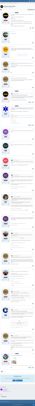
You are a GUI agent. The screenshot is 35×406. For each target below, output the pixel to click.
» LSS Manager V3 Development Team (22, 54)
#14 (33, 230)
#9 (33, 142)
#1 (33, 12)
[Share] (34, 9)
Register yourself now (16, 378)
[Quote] (33, 28)
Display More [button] (22, 238)
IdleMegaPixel (4, 389)
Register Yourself (19, 380)
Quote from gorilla (15, 93)
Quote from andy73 (15, 335)
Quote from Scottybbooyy (16, 196)
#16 (33, 269)
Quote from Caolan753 (16, 255)
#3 (33, 46)
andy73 (17, 327)
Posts (2, 23)
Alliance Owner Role (3, 396)
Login (14, 380)
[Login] (32, 1)
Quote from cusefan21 (16, 160)
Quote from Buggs (15, 233)
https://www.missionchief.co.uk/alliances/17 (17, 247)
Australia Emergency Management (19, 117)
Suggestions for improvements (6, 391)
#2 (33, 31)
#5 (33, 76)
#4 (33, 61)
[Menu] (34, 1)
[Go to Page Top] (34, 405)
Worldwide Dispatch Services (23, 115)
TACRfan (21, 317)
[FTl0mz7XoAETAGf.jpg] (13, 360)
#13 (33, 215)
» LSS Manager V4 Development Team (22, 55)
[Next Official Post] (30, 28)
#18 (33, 307)
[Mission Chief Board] (1, 1)
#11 (33, 172)
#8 (33, 128)
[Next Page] (3, 9)
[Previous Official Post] (29, 102)
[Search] (29, 1)
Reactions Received (4, 22)
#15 (33, 253)
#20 (33, 353)
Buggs (6, 7)
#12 (33, 194)
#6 (33, 91)
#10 (33, 157)
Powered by (17, 404)
